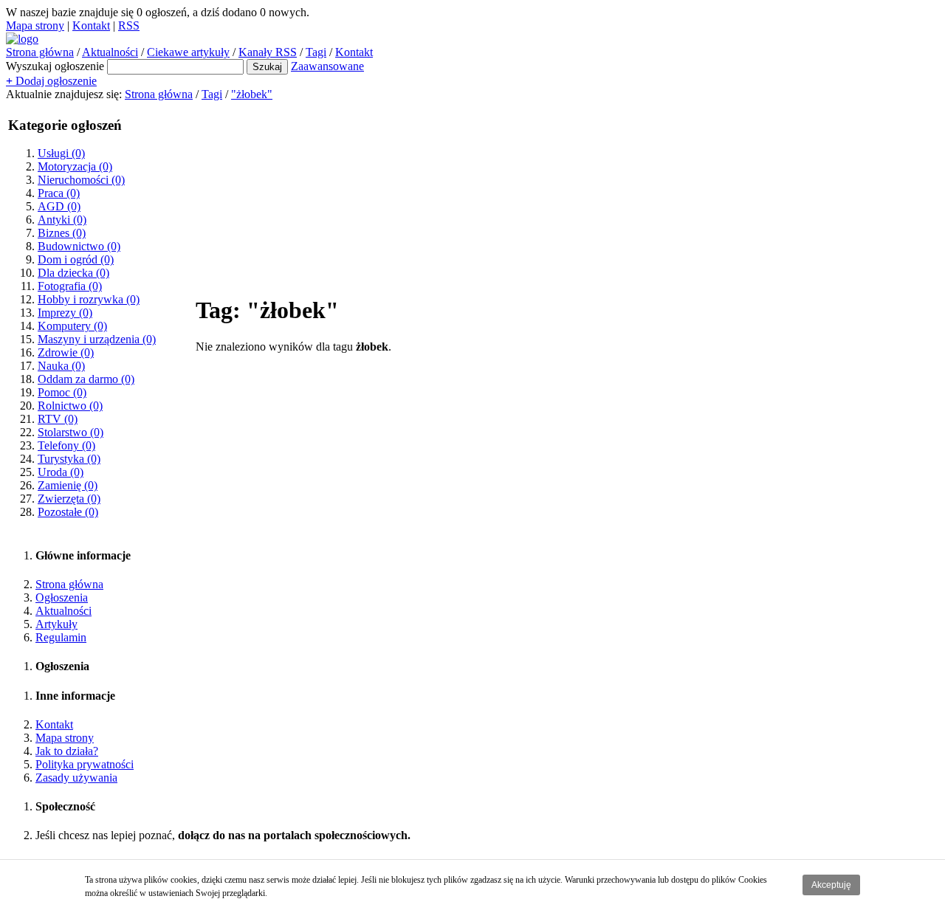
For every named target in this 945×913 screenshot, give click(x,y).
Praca (59, 193)
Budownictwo (79, 246)
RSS (129, 25)
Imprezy (65, 312)
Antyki (62, 219)
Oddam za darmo (86, 379)
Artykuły (56, 624)
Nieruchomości (81, 179)
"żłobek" (251, 94)
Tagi (316, 52)
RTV (58, 419)
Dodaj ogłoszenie (51, 81)
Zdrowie (66, 352)
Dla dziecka (73, 272)
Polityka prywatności (84, 764)
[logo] (22, 38)
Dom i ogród (76, 259)
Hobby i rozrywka (89, 299)
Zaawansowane (327, 66)
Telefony (66, 445)
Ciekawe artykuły (188, 52)
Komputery (72, 326)
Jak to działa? (66, 751)
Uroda (60, 472)
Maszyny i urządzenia (97, 339)
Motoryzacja (75, 166)
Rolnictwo (70, 405)
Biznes (62, 233)
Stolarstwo (70, 432)
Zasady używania (76, 777)
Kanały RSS (267, 52)
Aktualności (110, 52)
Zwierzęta (69, 498)
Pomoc (62, 392)
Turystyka (69, 458)
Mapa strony (35, 25)
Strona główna (40, 52)
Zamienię (67, 485)
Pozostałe (68, 512)
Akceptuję (831, 885)
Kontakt (91, 25)
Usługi (61, 153)
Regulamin (60, 637)
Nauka (61, 365)
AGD (59, 206)
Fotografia (70, 286)
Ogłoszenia (61, 597)
